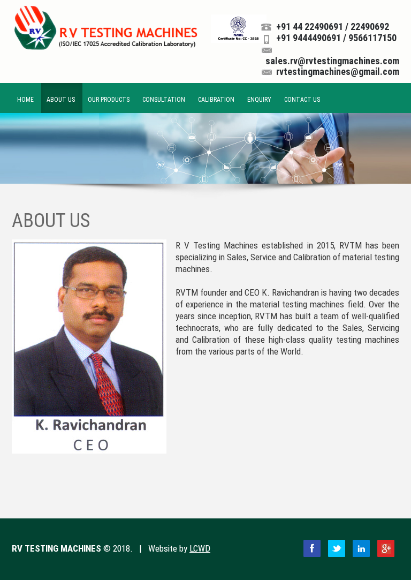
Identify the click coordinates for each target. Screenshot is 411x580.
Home (25, 99)
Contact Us (302, 99)
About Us (61, 99)
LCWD (199, 548)
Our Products (109, 99)
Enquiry (259, 99)
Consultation (163, 99)
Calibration (216, 99)
